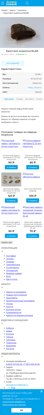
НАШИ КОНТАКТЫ (10, 353)
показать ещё (7, 242)
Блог (8, 276)
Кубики (10, 328)
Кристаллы (11, 298)
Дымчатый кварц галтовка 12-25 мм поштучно (11, 191)
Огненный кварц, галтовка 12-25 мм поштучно (11, 157)
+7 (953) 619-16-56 (31, 364)
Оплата (9, 259)
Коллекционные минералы (20, 301)
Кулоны (10, 334)
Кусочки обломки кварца (32, 190)
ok (21, 410)
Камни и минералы (16, 292)
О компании (12, 267)
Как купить (11, 279)
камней (11, 3)
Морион (37, 87)
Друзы (9, 304)
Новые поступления (16, 295)
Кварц (30, 87)
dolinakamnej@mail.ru (17, 385)
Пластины (11, 343)
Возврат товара (14, 273)
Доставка (11, 256)
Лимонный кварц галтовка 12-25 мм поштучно (11, 224)
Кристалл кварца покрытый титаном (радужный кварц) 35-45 (33, 225)
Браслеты (11, 346)
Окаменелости (13, 312)
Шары (9, 331)
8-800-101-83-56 (14, 364)
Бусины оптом (13, 309)
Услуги (9, 306)
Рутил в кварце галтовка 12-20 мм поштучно (32, 157)
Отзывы (10, 262)
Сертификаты (13, 264)
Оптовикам (12, 270)
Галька (9, 337)
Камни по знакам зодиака (19, 315)
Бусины (10, 348)
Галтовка (10, 340)
